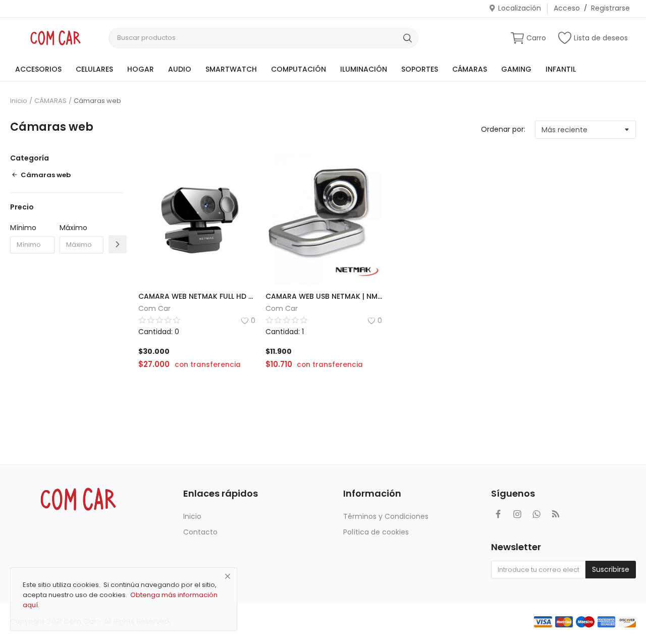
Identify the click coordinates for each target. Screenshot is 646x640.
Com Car (154, 308)
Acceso (567, 8)
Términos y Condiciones (385, 516)
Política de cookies (376, 532)
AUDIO (179, 69)
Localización (519, 8)
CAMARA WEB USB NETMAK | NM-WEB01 (324, 296)
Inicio (18, 100)
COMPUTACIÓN (298, 69)
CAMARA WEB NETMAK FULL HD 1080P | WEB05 (196, 296)
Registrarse (610, 8)
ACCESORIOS (38, 69)
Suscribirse (610, 569)
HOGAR (140, 69)
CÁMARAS (469, 69)
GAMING (516, 69)
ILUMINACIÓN (363, 69)
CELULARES (94, 69)
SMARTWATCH (231, 69)
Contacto (200, 532)
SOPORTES (419, 69)
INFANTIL (561, 69)
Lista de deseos (601, 38)
